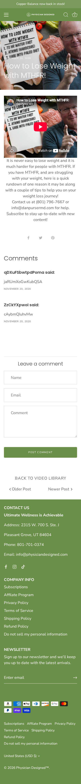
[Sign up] (75, 678)
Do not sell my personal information (35, 634)
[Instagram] (15, 566)
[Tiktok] (23, 566)
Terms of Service (18, 610)
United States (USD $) (20, 756)
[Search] (66, 15)
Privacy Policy (16, 602)
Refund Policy (16, 626)
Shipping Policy (17, 618)
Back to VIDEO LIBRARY (40, 478)
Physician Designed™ (32, 767)
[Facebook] (6, 566)
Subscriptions (16, 587)
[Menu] (6, 14)
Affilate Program (19, 595)
